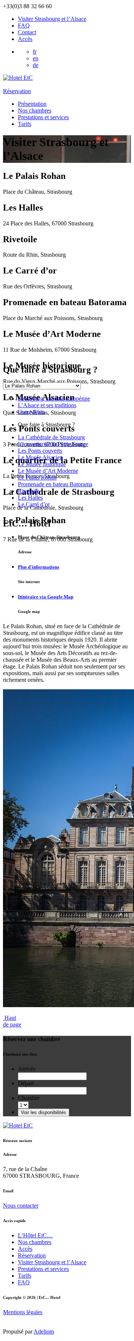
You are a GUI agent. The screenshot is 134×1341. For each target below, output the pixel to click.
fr (34, 51)
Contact (27, 32)
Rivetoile (28, 491)
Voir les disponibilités (43, 1112)
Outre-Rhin (31, 412)
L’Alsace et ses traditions (47, 405)
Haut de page (12, 1021)
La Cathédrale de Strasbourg (51, 437)
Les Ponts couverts (40, 450)
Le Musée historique (42, 464)
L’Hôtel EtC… (35, 1235)
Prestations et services (43, 117)
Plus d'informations (38, 567)
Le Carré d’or (34, 504)
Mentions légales (22, 1312)
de (35, 65)
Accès (25, 39)
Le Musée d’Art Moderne (48, 471)
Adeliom (44, 1331)
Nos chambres (34, 110)
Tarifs (24, 124)
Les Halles (30, 497)
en (35, 58)
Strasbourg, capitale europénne (54, 398)
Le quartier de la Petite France (53, 444)
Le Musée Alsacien (40, 457)
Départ (26, 1083)
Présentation (32, 104)
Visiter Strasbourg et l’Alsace (52, 19)
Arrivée (27, 1069)
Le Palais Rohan (37, 477)
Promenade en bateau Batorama (55, 484)
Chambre (28, 1098)
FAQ (24, 25)
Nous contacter (20, 1205)
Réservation (17, 91)
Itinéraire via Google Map (45, 597)
